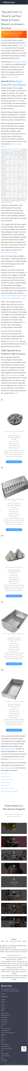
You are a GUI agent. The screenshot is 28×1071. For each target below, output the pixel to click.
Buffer (19, 941)
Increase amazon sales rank (7, 788)
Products (3, 999)
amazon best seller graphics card (13, 298)
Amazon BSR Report (5, 1046)
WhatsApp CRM (4, 1053)
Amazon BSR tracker (5, 776)
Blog (2, 1042)
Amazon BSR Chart (13, 341)
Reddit (6, 941)
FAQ (2, 1026)
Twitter (2, 941)
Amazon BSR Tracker (7, 749)
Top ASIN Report (4, 1044)
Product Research (18, 84)
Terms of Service (5, 1021)
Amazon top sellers (7, 768)
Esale (2, 1058)
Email (15, 941)
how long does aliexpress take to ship (14, 295)
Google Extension (5, 1030)
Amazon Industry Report (6, 1048)
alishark (15, 393)
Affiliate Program (5, 1013)
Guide (2, 1037)
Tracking (3, 1008)
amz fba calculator (13, 77)
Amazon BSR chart (5, 785)
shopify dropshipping (12, 791)
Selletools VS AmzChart (6, 782)
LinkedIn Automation (5, 1055)
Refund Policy (4, 1017)
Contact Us (3, 1024)
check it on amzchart (14, 461)
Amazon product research (7, 779)
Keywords (3, 1001)
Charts (2, 1003)
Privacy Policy (4, 1019)
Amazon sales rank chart (12, 375)
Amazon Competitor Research (8, 1032)
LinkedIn (24, 941)
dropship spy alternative (16, 759)
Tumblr (11, 941)
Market (2, 1006)
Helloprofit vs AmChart (6, 773)
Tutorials (3, 1040)
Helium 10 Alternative (6, 1028)
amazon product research (9, 252)
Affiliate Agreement (5, 1015)
